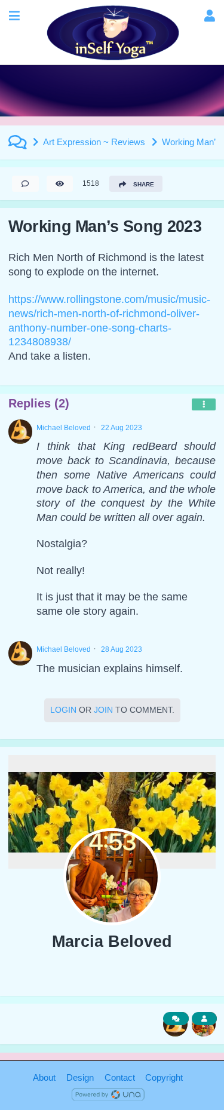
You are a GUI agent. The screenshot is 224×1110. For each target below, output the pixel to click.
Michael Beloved (63, 428)
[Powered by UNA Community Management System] (108, 1094)
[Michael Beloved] (20, 431)
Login (63, 710)
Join (103, 710)
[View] (60, 184)
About (44, 1077)
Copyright (164, 1077)
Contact (120, 1077)
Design (80, 1077)
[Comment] (25, 184)
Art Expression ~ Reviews (94, 142)
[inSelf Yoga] (112, 32)
